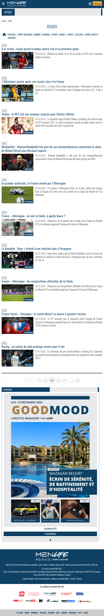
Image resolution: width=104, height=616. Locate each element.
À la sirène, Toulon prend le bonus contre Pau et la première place (40, 49)
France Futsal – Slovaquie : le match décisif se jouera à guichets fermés (44, 314)
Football (12, 34)
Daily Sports (80, 571)
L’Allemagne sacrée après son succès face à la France (33, 81)
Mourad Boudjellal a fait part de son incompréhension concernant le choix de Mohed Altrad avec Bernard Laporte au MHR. (68, 157)
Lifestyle (43, 612)
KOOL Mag (62, 571)
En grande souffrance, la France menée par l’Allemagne (34, 183)
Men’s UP (7, 571)
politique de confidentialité (60, 578)
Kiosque (97, 3)
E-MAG (85, 612)
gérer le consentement (42, 578)
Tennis (70, 34)
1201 (39, 380)
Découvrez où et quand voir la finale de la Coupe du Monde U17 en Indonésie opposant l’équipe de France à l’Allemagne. (68, 222)
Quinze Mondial (52, 571)
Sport (10, 21)
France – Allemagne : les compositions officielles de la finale (37, 281)
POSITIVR (88, 571)
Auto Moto (14, 571)
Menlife (4, 21)
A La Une (19, 612)
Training (46, 34)
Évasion (51, 612)
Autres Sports (91, 34)
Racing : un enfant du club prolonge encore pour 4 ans (33, 346)
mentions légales (28, 578)
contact (72, 578)
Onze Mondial (31, 571)
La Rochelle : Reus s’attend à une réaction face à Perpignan (36, 248)
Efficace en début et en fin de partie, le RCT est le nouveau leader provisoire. (68, 55)
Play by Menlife (51, 574)
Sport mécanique (25, 34)
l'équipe (79, 578)
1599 (77, 380)
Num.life (41, 574)
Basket (62, 34)
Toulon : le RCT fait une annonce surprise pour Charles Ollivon (38, 114)
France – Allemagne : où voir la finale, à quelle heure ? (34, 216)
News (4, 45)
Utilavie (68, 574)
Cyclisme (79, 34)
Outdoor (12, 37)
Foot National (41, 571)
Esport (54, 34)
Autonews (22, 571)
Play (79, 612)
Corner (64, 612)
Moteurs (34, 612)
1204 (58, 380)
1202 (45, 380)
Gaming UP (70, 571)
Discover (72, 612)
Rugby (37, 34)
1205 (64, 380)
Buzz (58, 612)
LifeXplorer (60, 574)
